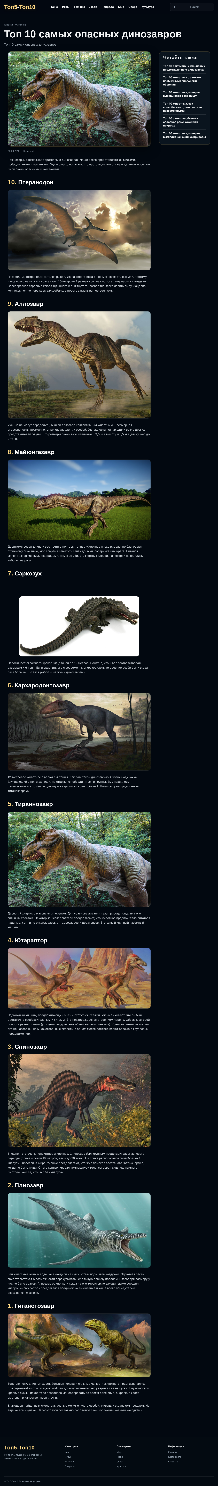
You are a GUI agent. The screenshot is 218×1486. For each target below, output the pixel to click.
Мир (121, 7)
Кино (54, 7)
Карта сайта (174, 1456)
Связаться (173, 1461)
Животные (20, 24)
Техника (79, 7)
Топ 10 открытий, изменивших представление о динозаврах (184, 67)
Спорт (132, 7)
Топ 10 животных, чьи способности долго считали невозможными (182, 107)
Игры (65, 7)
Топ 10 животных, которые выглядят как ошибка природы (184, 135)
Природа (108, 7)
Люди (93, 7)
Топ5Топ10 (19, 7)
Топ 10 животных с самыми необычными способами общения (182, 81)
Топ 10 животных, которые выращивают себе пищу (181, 93)
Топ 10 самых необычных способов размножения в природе (180, 122)
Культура (148, 7)
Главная (8, 24)
